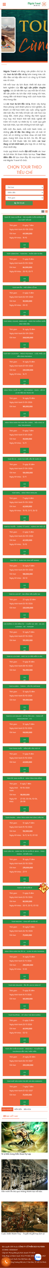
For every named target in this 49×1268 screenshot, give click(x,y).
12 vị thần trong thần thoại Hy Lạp (16, 1154)
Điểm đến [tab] (18, 1109)
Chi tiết (24, 246)
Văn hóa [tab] (27, 1109)
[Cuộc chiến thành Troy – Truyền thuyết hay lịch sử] (24, 1217)
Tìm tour (20, 203)
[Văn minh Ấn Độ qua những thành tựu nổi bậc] (24, 1174)
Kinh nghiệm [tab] (7, 1109)
